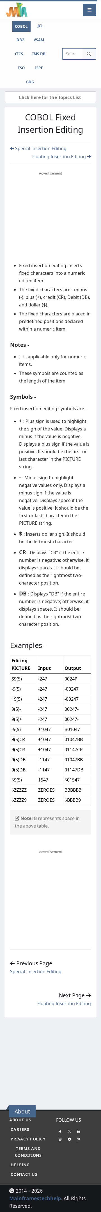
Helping (20, 1164)
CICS (19, 53)
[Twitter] (69, 1131)
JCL (40, 25)
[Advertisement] (52, 1060)
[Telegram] (69, 1139)
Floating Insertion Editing (59, 156)
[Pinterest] (78, 1139)
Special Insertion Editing (40, 148)
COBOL (21, 26)
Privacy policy (28, 1139)
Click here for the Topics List (50, 97)
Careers (20, 1129)
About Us (20, 1119)
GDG (30, 81)
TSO (21, 67)
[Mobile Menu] (89, 10)
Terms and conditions (28, 1152)
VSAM (39, 39)
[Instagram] (60, 1139)
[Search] (89, 54)
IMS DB (39, 53)
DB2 (20, 39)
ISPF (39, 67)
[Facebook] (60, 1131)
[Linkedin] (78, 1131)
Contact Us (24, 1174)
